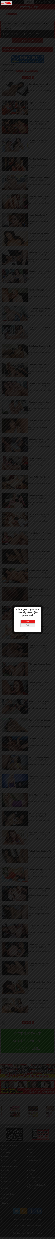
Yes (27, 621)
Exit (27, 625)
